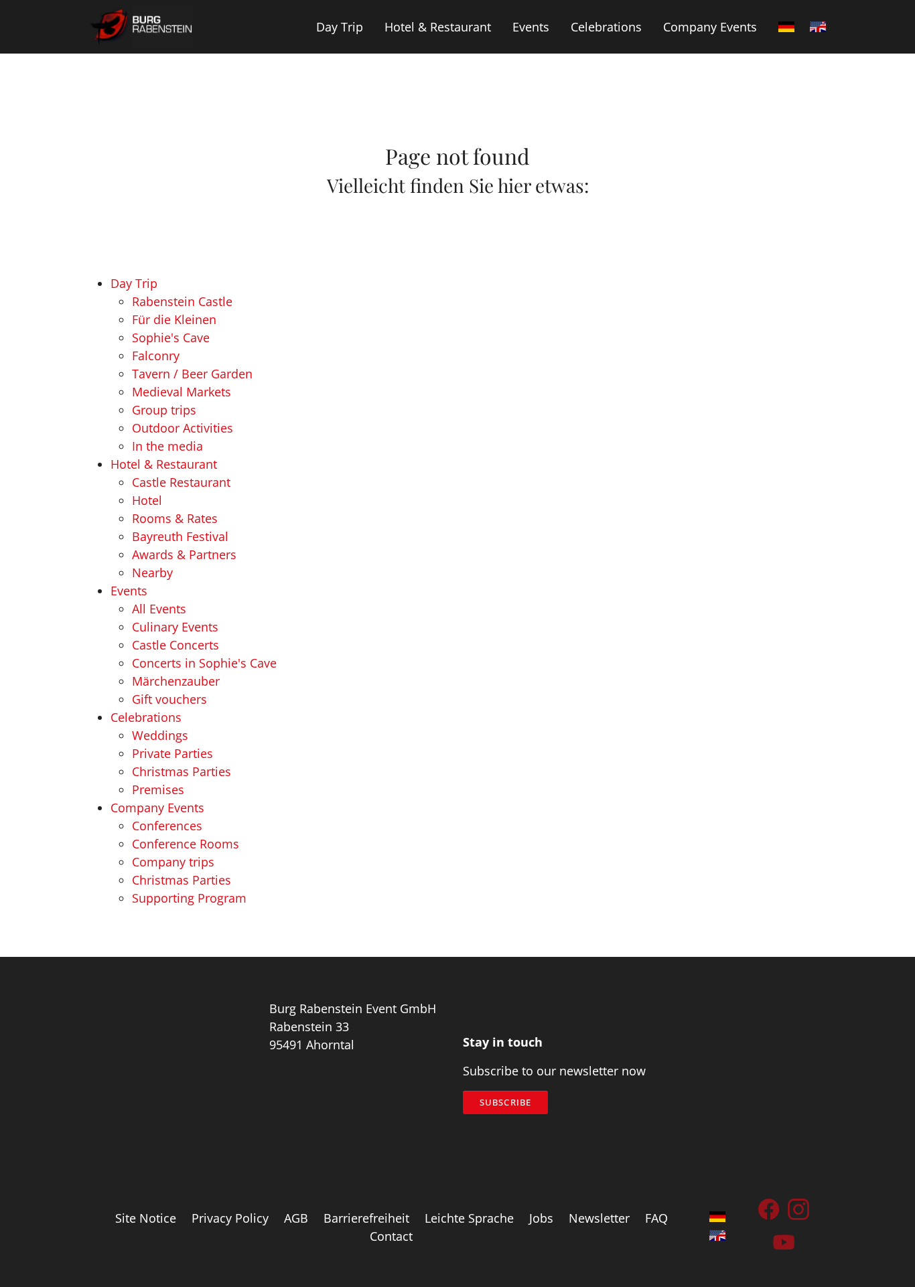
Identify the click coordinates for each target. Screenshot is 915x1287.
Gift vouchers (169, 699)
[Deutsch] (786, 27)
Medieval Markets (181, 392)
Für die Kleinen (174, 319)
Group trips (164, 410)
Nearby (152, 572)
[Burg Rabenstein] (140, 27)
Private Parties (172, 753)
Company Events (157, 808)
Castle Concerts (175, 645)
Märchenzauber (176, 681)
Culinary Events (175, 627)
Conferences (167, 826)
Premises (158, 789)
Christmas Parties (181, 771)
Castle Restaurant (181, 482)
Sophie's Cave (171, 337)
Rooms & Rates (175, 518)
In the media (167, 446)
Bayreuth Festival (180, 536)
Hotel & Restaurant (164, 464)
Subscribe (505, 1102)
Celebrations (146, 717)
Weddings (160, 735)
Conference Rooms (185, 844)
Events (129, 591)
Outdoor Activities (182, 428)
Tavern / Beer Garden (192, 374)
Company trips (173, 862)
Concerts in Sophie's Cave (204, 663)
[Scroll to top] (883, 1255)
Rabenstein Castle (182, 301)
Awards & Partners (184, 554)
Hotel (147, 500)
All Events (159, 609)
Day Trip (134, 283)
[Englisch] (818, 27)
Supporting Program (189, 898)
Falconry (156, 356)
